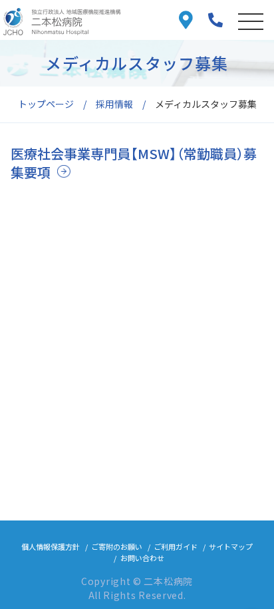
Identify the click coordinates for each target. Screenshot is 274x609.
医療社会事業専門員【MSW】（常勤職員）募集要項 (134, 163)
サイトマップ (231, 546)
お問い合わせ (142, 557)
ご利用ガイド (176, 546)
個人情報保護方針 (50, 546)
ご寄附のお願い (116, 546)
